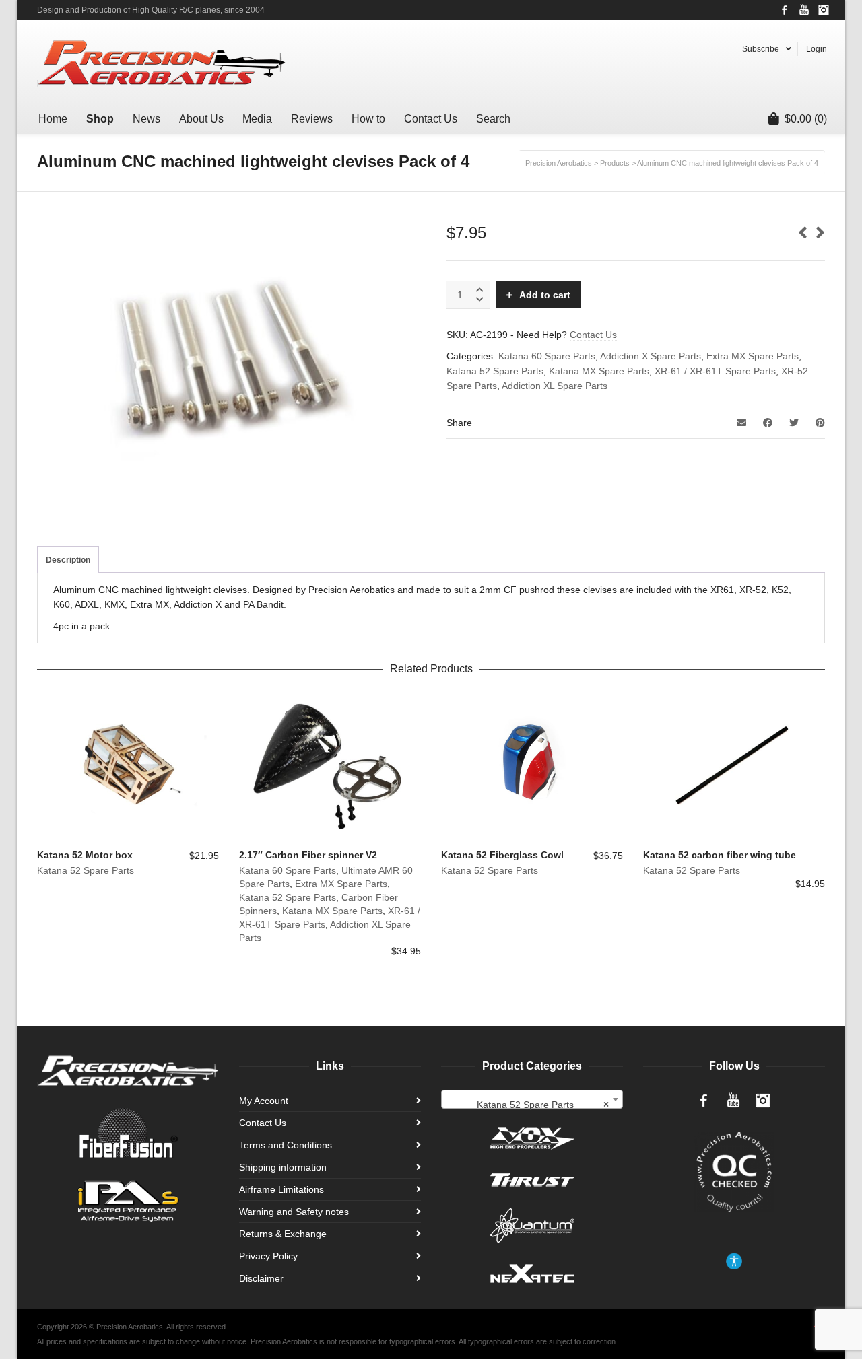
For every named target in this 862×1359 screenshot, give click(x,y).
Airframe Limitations (281, 1189)
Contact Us (593, 334)
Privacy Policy (268, 1256)
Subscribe (760, 49)
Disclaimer (261, 1278)
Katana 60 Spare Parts (546, 356)
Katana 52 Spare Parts (494, 370)
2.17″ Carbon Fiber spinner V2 (308, 854)
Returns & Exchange (283, 1233)
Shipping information (283, 1167)
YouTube (804, 10)
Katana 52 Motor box (85, 854)
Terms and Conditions (285, 1145)
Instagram (824, 10)
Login (816, 49)
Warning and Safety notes (294, 1211)
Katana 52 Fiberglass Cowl (502, 854)
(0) (806, 119)
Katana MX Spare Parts (599, 370)
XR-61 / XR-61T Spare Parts (715, 370)
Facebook (784, 10)
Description (68, 560)
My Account (263, 1100)
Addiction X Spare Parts (650, 356)
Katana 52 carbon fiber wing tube (719, 854)
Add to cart (544, 294)
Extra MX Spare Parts (752, 356)
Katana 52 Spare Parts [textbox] (543, 1105)
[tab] (68, 560)
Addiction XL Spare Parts (554, 385)
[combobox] (532, 1099)
